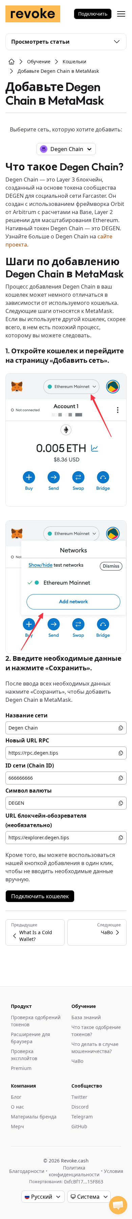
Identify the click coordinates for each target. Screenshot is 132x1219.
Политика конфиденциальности (74, 1171)
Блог (16, 1097)
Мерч (17, 1126)
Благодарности (26, 1171)
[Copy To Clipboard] (121, 727)
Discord (80, 1107)
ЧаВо (77, 1061)
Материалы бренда (34, 1116)
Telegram (82, 1116)
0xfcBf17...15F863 (83, 1181)
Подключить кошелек (40, 896)
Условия (113, 1171)
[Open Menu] (121, 13)
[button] (118, 1205)
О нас (17, 1107)
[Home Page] (11, 61)
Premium (21, 1068)
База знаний (86, 1017)
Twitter (79, 1097)
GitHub (79, 1126)
